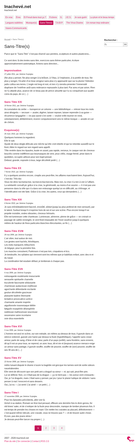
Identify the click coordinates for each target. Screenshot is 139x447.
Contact (35, 441)
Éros (18, 17)
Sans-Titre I (11, 392)
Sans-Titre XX (12, 168)
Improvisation (12, 70)
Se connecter (23, 441)
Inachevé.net (17, 6)
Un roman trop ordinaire (97, 23)
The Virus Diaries (74, 23)
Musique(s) (31, 23)
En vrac (9, 17)
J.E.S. (68, 17)
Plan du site (10, 441)
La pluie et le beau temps (102, 17)
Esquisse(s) (11, 130)
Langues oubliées (14, 23)
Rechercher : (111, 40)
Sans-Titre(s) (46, 23)
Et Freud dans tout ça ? (35, 17)
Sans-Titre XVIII (13, 231)
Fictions (53, 17)
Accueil (7, 39)
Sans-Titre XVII (13, 269)
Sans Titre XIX (13, 199)
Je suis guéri (81, 17)
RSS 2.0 (45, 441)
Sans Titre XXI (13, 101)
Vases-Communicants (16, 28)
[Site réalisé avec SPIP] (131, 439)
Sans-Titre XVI (13, 326)
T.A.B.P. (59, 23)
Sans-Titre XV (12, 357)
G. (61, 17)
